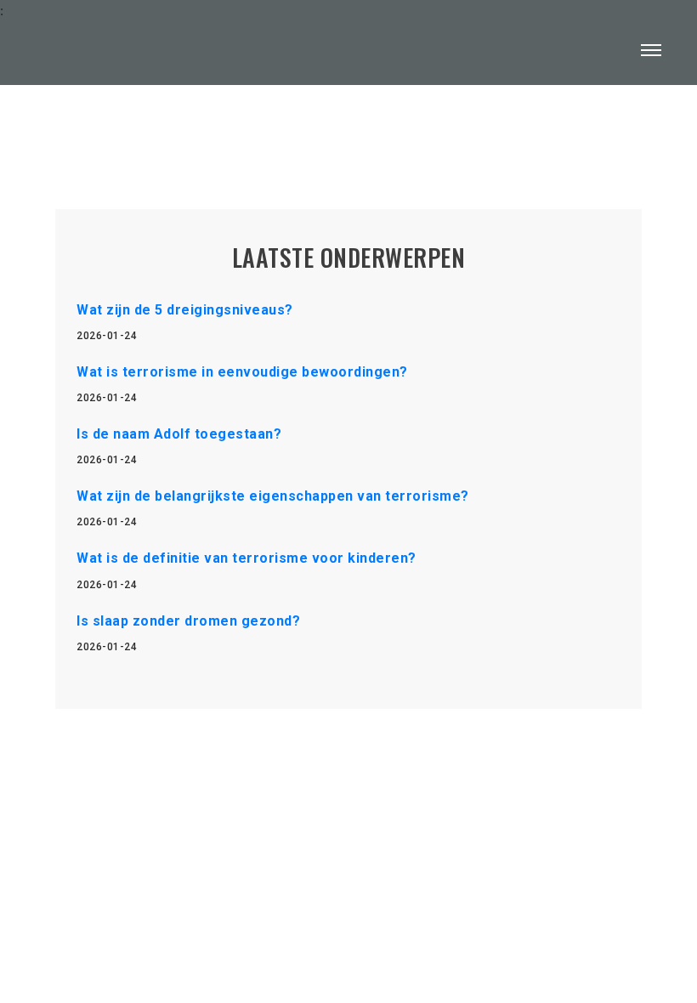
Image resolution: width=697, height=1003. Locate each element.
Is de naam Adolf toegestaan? (178, 434)
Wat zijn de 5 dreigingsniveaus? (184, 310)
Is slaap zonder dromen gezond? (188, 621)
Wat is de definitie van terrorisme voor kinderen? (246, 558)
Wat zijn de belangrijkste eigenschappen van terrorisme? (272, 496)
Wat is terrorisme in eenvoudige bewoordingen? (242, 372)
